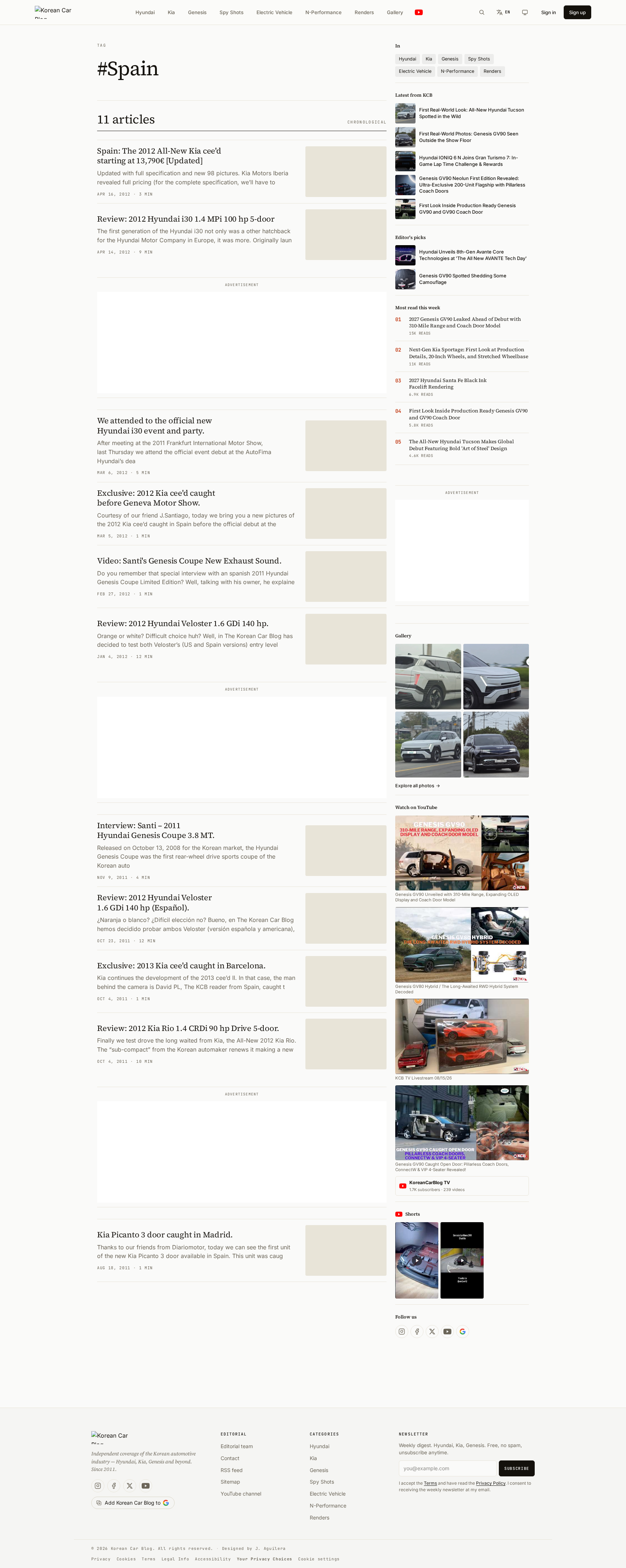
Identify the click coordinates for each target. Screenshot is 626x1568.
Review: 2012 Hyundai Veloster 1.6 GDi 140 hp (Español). (154, 902)
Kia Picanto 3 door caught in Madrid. (165, 1234)
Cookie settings (319, 1558)
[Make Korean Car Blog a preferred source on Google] (462, 1331)
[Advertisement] (242, 342)
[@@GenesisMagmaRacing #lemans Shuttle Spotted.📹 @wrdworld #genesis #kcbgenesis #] (462, 1260)
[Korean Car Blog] (58, 12)
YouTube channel (241, 1494)
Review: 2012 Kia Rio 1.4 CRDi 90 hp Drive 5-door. (188, 1028)
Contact (230, 1458)
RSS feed (232, 1470)
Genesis (197, 12)
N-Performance (323, 12)
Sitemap (230, 1482)
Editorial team (237, 1446)
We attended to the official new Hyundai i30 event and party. (154, 425)
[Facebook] (416, 1331)
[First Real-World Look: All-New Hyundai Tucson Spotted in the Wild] (428, 676)
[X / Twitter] (432, 1331)
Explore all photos (417, 785)
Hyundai (145, 12)
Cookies (126, 1558)
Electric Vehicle (274, 12)
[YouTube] (447, 1331)
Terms (430, 1483)
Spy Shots (231, 12)
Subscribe (516, 1468)
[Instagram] (401, 1331)
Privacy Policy (490, 1483)
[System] (525, 12)
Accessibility (213, 1558)
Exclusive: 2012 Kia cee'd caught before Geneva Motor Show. (156, 497)
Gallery (395, 12)
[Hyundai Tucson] (428, 744)
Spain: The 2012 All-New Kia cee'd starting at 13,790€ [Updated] (159, 155)
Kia (171, 12)
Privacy (101, 1558)
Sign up (577, 12)
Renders (364, 12)
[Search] (482, 12)
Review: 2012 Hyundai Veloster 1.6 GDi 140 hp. (183, 623)
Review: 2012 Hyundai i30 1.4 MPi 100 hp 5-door (186, 218)
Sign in (548, 12)
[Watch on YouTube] (418, 12)
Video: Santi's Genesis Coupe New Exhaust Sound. (189, 560)
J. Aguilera (270, 1548)
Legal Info (175, 1558)
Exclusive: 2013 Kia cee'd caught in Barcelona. (181, 965)
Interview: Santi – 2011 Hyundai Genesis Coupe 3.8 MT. (156, 830)
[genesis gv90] (496, 744)
